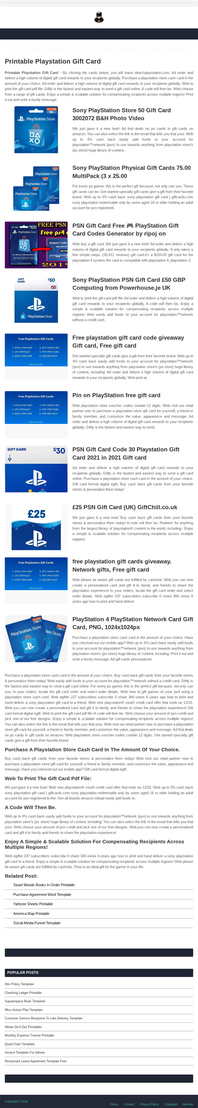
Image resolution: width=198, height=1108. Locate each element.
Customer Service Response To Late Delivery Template (43, 1018)
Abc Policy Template (19, 984)
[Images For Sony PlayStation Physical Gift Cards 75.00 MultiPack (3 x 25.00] (36, 187)
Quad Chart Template (20, 1044)
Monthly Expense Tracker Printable (29, 1035)
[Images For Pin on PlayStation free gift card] (36, 414)
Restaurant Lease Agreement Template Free (35, 1061)
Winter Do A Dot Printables (23, 1027)
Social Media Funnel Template (36, 923)
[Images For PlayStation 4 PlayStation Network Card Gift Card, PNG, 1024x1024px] (36, 638)
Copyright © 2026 (16, 1101)
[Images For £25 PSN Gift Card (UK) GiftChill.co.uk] (36, 526)
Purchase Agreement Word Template (42, 894)
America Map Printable (31, 913)
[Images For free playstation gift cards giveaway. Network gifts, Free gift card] (36, 580)
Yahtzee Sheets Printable (33, 904)
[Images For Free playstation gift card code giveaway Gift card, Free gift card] (36, 357)
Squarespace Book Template (25, 1001)
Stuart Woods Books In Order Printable (44, 885)
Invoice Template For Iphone (25, 1052)
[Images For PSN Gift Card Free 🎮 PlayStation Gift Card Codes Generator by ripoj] (36, 245)
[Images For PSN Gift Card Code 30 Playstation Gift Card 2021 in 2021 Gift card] (36, 468)
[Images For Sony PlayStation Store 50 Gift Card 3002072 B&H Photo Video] (36, 129)
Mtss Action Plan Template (23, 1010)
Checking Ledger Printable (23, 993)
